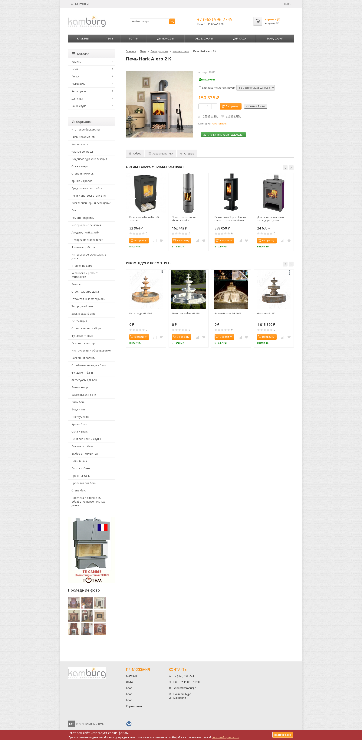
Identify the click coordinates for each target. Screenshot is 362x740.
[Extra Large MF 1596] (146, 289)
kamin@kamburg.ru (185, 688)
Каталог (83, 54)
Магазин (131, 676)
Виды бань (78, 402)
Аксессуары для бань (84, 380)
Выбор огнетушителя (85, 453)
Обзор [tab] (137, 153)
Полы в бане (79, 461)
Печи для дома (159, 51)
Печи (109, 38)
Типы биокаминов (83, 137)
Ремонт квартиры (82, 217)
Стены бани (79, 490)
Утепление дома (82, 265)
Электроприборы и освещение (91, 203)
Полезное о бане (82, 446)
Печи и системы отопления (89, 195)
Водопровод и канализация (89, 159)
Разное (76, 284)
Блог (129, 688)
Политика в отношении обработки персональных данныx (88, 501)
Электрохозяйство (83, 313)
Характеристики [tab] (163, 153)
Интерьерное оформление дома (88, 256)
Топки (133, 38)
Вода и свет (79, 409)
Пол (74, 210)
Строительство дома (85, 291)
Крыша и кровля (81, 181)
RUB (286, 3)
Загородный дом (82, 306)
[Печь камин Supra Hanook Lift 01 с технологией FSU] (231, 193)
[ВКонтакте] (129, 724)
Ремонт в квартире (83, 343)
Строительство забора (86, 328)
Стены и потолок (82, 173)
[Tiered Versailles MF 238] (188, 289)
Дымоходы (165, 38)
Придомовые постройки (86, 188)
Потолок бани (80, 468)
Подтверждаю (282, 734)
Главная (131, 51)
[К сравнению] (155, 241)
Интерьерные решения (86, 225)
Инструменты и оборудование (91, 350)
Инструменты (80, 417)
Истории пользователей (87, 240)
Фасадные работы (83, 247)
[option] (146, 212)
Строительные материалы (88, 299)
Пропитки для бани (83, 483)
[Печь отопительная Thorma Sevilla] (188, 193)
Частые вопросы (82, 151)
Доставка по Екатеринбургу (218, 87)
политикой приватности (225, 737)
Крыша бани (79, 424)
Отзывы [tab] (189, 153)
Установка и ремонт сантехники (84, 275)
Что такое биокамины (85, 129)
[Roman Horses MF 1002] (231, 289)
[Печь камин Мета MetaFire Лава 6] (146, 193)
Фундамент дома (82, 336)
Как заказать (79, 144)
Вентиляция (79, 321)
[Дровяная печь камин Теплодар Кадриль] (274, 193)
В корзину (232, 106)
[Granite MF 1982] (274, 289)
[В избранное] (161, 241)
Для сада (239, 38)
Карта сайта (134, 706)
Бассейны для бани (83, 394)
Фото (129, 682)
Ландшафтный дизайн (85, 232)
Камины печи (181, 51)
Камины (83, 38)
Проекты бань (80, 475)
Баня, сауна (274, 38)
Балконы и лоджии (83, 358)
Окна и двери (79, 166)
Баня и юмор (79, 387)
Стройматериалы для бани (88, 365)
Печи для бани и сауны (86, 439)
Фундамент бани (82, 372)
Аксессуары (204, 38)
